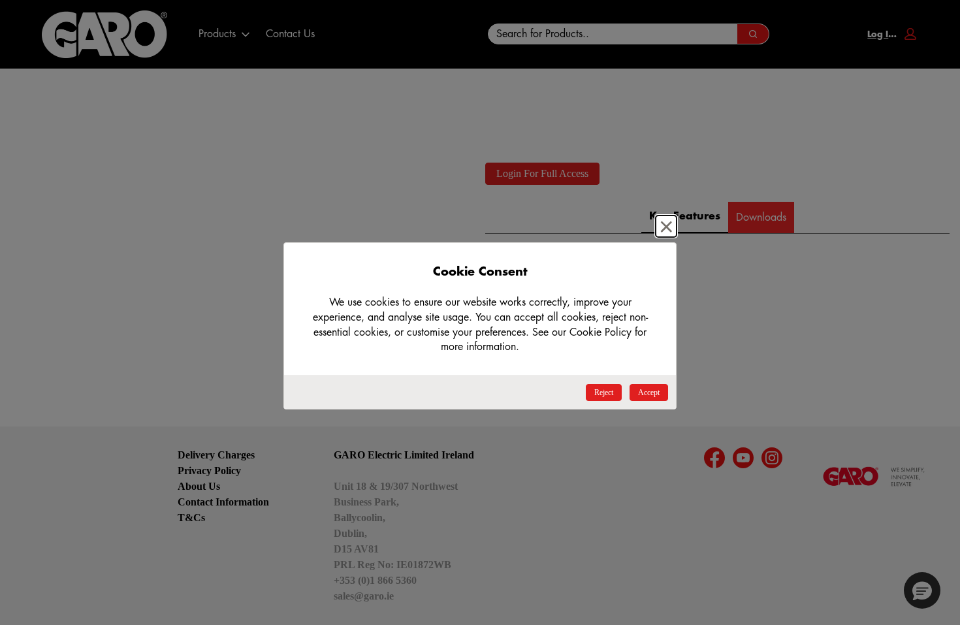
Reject (603, 392)
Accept (649, 392)
